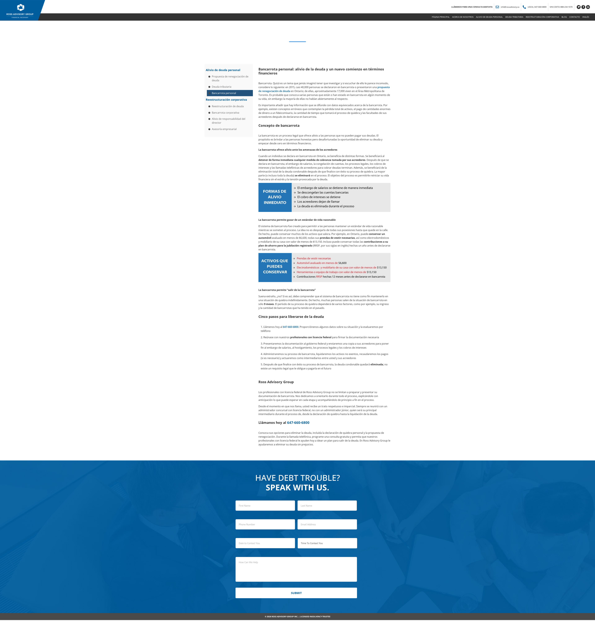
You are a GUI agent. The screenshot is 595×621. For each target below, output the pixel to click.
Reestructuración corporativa (226, 99)
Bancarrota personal (224, 93)
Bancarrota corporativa (225, 112)
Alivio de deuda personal (223, 70)
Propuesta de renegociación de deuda (230, 78)
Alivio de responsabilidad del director (228, 120)
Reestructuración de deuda (228, 106)
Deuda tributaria (221, 86)
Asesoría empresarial (224, 129)
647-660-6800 (290, 327)
